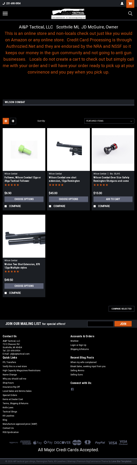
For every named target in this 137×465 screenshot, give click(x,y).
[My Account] (122, 3)
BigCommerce (93, 461)
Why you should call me (14, 379)
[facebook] (72, 389)
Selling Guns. (76, 374)
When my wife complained (83, 362)
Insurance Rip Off (11, 387)
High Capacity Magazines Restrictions (21, 370)
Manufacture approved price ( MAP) (20, 424)
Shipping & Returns (79, 349)
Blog (5, 420)
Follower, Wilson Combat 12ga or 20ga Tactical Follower (22, 179)
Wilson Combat (10, 173)
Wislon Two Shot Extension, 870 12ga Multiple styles (22, 266)
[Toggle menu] (5, 13)
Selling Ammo (77, 370)
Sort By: (41, 121)
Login (73, 345)
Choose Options (24, 199)
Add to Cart (113, 199)
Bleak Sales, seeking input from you (88, 366)
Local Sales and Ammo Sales (17, 391)
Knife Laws (8, 407)
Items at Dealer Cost (13, 399)
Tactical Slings (10, 411)
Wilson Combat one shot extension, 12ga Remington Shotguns (64, 179)
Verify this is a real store (15, 366)
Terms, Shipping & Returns (15, 403)
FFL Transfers (9, 362)
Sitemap (71, 461)
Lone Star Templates (121, 461)
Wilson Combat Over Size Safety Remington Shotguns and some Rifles (111, 179)
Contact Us (8, 428)
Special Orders (10, 395)
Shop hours (8, 383)
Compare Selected (121, 309)
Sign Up (82, 345)
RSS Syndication (11, 432)
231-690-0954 (13, 3)
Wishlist (74, 341)
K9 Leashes (8, 416)
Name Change (10, 374)
